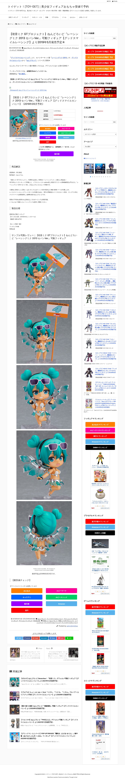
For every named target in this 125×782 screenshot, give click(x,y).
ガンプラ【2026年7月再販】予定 (100, 52)
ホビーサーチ (66, 128)
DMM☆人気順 (100, 533)
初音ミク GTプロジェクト (66, 621)
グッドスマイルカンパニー (41, 48)
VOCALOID (20, 50)
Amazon (66, 137)
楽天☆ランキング (100, 436)
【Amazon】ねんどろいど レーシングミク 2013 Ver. (28, 90)
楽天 (47, 142)
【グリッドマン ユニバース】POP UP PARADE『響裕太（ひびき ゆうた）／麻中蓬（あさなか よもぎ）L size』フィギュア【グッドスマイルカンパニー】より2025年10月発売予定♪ (49, 735)
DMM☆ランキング (100, 448)
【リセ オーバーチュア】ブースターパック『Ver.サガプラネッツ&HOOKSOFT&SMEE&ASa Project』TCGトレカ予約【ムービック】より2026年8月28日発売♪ (105, 403)
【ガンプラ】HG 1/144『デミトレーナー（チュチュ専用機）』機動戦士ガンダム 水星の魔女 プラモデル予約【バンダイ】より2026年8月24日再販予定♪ (105, 282)
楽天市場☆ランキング (100, 522)
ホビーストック (66, 133)
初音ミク (46, 621)
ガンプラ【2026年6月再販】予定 (100, 57)
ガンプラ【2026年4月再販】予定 (100, 69)
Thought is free (73, 777)
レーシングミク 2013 (59, 58)
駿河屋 (48, 137)
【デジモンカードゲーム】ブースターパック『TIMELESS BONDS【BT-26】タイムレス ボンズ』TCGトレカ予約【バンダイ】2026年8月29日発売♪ (105, 386)
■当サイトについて (90, 158)
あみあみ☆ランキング (100, 425)
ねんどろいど (28, 48)
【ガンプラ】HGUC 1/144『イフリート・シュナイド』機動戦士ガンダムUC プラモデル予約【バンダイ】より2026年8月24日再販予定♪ (106, 356)
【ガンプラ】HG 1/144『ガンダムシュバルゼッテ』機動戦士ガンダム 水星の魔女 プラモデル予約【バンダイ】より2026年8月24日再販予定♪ (105, 267)
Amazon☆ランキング (100, 442)
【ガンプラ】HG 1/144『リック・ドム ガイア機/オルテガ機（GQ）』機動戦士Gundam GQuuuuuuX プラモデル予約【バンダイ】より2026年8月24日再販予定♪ (105, 236)
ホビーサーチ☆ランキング (100, 430)
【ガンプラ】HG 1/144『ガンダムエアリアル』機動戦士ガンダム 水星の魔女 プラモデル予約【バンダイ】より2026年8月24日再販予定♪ (105, 327)
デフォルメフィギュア (25, 621)
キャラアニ (47, 133)
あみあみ (47, 128)
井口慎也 (22, 74)
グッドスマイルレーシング (20, 58)
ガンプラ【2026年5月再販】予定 (100, 63)
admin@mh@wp (72, 626)
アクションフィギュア (56, 48)
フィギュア (67, 48)
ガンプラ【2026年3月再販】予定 (100, 74)
